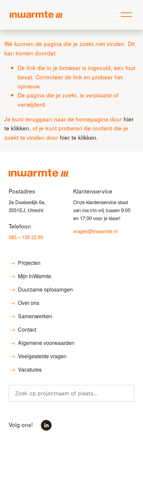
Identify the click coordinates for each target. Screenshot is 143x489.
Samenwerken (31, 316)
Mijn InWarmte (30, 276)
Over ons (24, 303)
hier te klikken (78, 137)
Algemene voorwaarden (42, 343)
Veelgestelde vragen (38, 356)
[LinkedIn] (46, 425)
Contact (23, 329)
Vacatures (26, 369)
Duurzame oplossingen (41, 289)
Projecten (25, 263)
